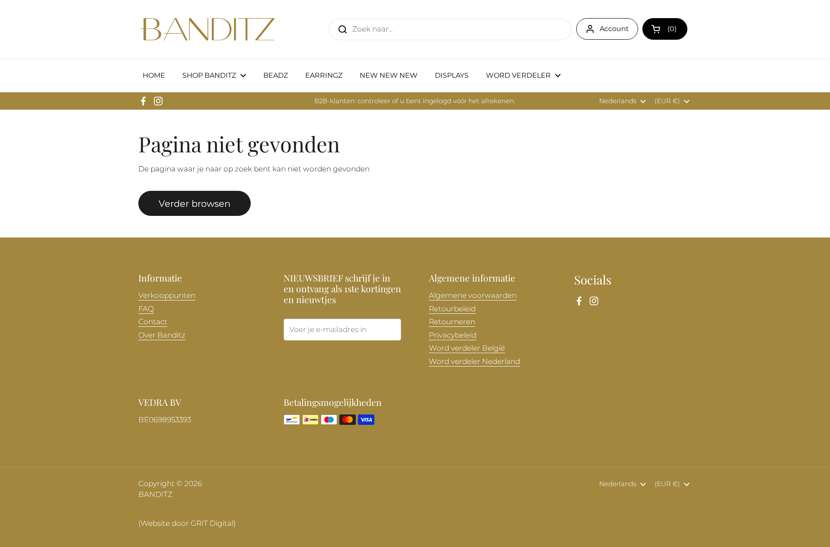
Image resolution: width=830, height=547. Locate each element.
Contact (152, 321)
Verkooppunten (166, 295)
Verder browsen (194, 203)
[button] (664, 29)
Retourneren (452, 321)
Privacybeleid (452, 335)
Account (614, 29)
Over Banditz (161, 335)
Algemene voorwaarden (473, 295)
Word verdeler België (467, 348)
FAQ (146, 308)
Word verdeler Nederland (474, 361)
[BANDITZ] (207, 29)
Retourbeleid (452, 308)
